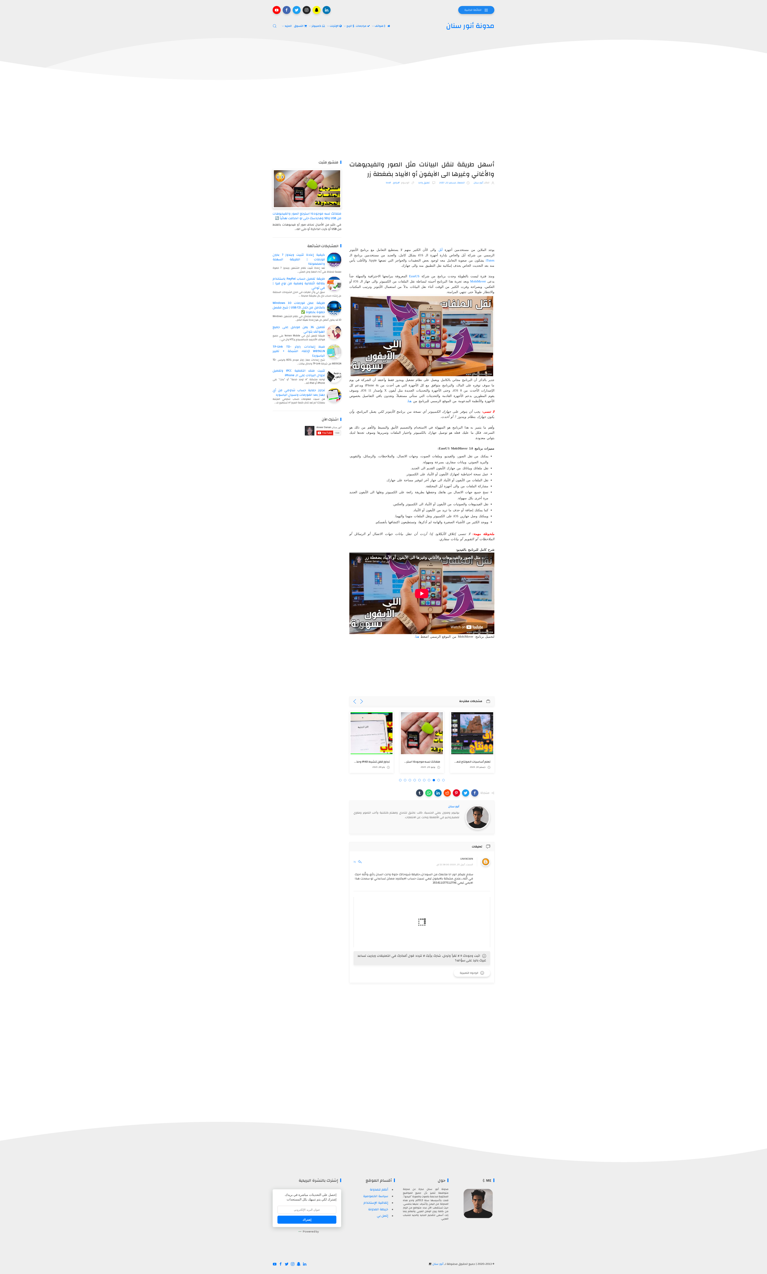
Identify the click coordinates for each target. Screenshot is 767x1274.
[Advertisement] (383, 122)
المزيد (288, 26)
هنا (409, 401)
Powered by (311, 1231)
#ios (388, 182)
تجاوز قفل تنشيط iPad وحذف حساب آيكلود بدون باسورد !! (353, 761)
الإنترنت (334, 26)
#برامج (396, 182)
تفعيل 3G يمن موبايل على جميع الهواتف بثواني (299, 329)
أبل (440, 250)
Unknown (466, 859)
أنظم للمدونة (379, 1189)
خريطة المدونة (378, 1209)
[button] (474, 793)
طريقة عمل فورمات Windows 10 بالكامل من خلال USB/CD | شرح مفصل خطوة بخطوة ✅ (299, 307)
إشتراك (307, 1219)
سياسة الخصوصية (375, 1196)
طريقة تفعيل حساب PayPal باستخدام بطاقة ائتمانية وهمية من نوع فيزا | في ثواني (299, 283)
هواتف (379, 26)
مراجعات (361, 26)
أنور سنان (437, 1264)
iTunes (490, 260)
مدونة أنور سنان (470, 26)
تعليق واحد (424, 182)
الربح (350, 26)
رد (355, 861)
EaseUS (414, 276)
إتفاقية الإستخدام (376, 1203)
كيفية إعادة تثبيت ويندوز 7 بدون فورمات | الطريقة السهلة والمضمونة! (299, 259)
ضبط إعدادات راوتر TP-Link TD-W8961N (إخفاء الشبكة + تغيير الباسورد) (299, 351)
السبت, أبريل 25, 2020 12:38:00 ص (454, 864)
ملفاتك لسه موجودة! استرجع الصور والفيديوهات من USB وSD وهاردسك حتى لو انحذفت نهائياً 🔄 (307, 216)
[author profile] (477, 817)
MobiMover (478, 281)
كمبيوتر (317, 26)
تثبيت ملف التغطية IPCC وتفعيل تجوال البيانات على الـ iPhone (299, 373)
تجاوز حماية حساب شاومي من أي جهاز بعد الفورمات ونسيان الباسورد (299, 392)
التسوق (299, 26)
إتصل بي (382, 1216)
